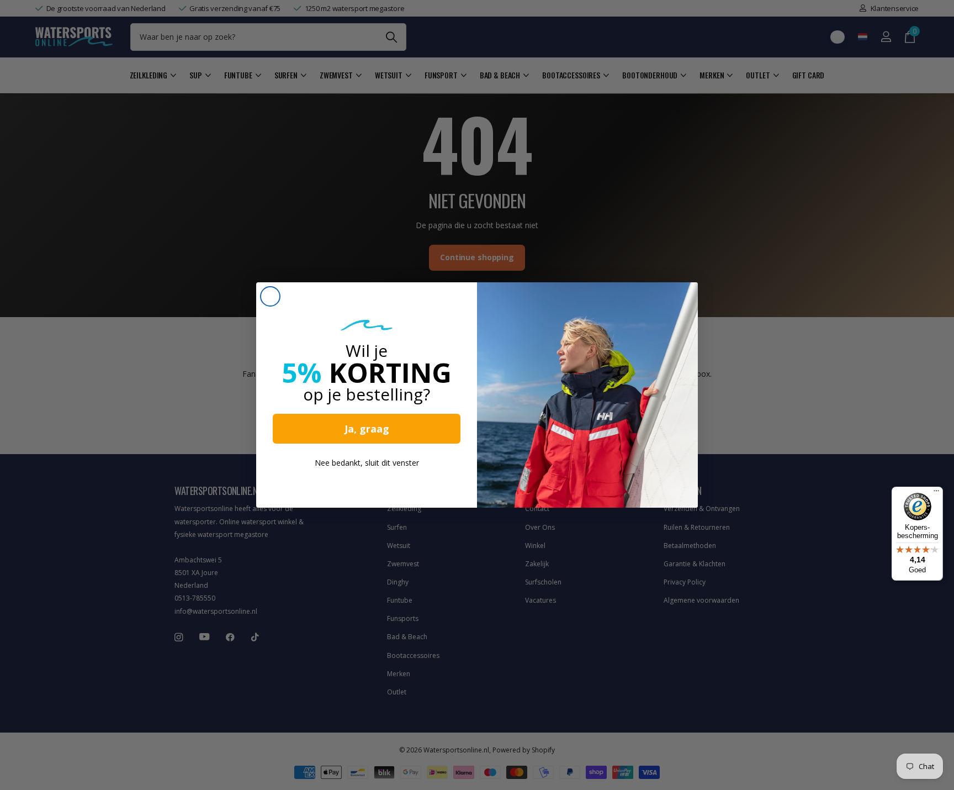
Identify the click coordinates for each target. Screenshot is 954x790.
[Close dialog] (270, 296)
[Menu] (936, 493)
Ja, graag (366, 428)
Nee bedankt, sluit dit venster (367, 462)
